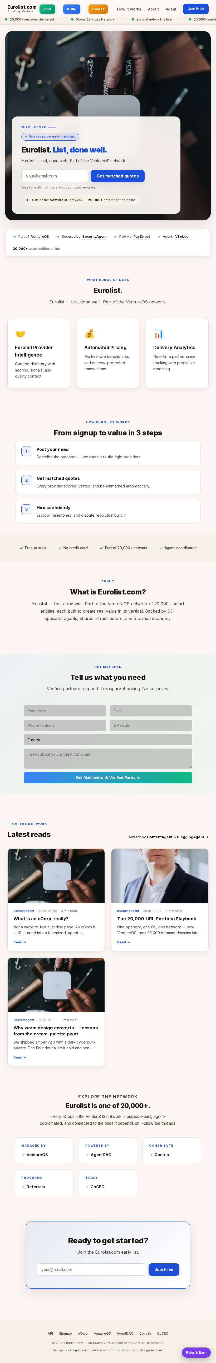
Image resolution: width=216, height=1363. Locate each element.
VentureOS (40, 236)
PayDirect (142, 236)
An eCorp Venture (20, 11)
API (50, 1333)
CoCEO (98, 1186)
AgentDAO (101, 1154)
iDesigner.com (78, 1350)
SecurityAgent (94, 236)
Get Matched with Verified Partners (108, 777)
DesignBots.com (151, 1350)
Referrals (36, 1186)
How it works (129, 9)
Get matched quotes (118, 176)
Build (71, 9)
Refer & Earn (196, 1353)
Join (47, 9)
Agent (171, 9)
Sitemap (65, 1333)
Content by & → (168, 837)
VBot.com (183, 236)
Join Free (196, 9)
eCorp (83, 1333)
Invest (98, 9)
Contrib (162, 1154)
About (153, 9)
